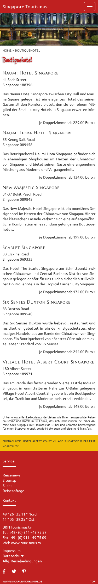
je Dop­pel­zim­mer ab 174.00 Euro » (67, 291)
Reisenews (11, 475)
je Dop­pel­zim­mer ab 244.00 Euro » (67, 351)
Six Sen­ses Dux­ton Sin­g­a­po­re (37, 302)
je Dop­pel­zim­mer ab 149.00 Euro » (67, 406)
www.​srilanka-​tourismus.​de (29, 417)
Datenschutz (13, 555)
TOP (92, 581)
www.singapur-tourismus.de (22, 581)
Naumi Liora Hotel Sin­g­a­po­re (38, 133)
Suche (8, 485)
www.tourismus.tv (26, 542)
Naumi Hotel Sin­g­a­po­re (31, 73)
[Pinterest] (26, 571)
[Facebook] (7, 571)
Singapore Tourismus (25, 6)
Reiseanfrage (13, 490)
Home (7, 50)
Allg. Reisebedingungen (22, 560)
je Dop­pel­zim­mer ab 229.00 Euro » (67, 122)
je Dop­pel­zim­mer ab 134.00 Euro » (67, 177)
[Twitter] (16, 571)
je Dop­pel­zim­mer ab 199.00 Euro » (67, 237)
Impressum (12, 550)
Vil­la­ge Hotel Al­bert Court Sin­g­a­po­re (48, 362)
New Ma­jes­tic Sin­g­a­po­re (31, 187)
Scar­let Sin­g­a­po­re (24, 247)
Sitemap (9, 480)
